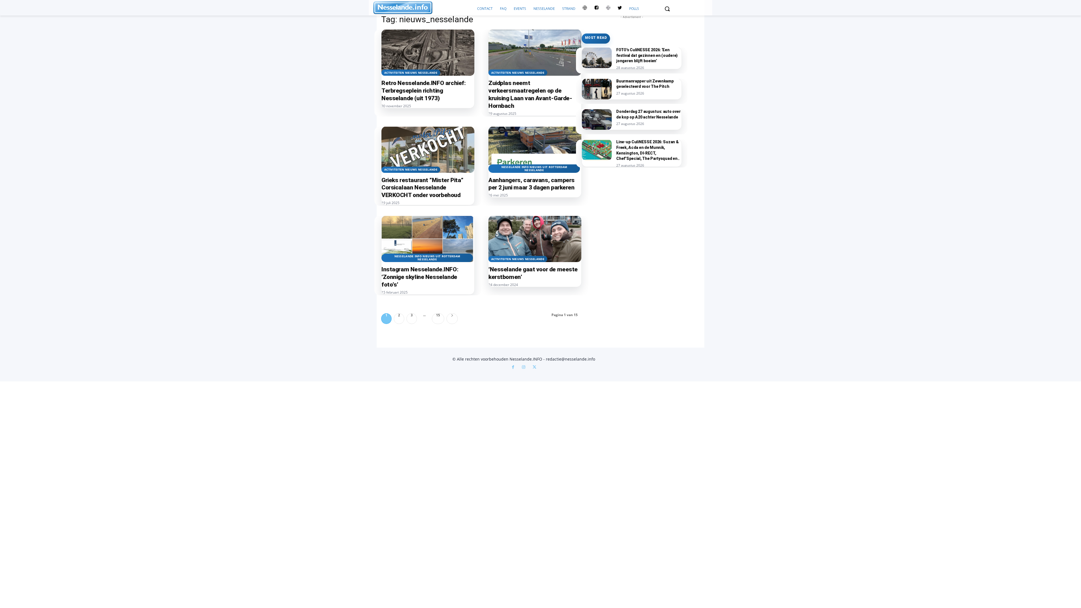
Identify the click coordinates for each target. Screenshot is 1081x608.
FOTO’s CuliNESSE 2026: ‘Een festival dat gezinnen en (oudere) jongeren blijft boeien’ (647, 55)
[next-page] (452, 318)
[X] (534, 368)
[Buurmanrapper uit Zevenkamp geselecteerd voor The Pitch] (597, 89)
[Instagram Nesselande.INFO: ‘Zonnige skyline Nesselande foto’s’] (427, 239)
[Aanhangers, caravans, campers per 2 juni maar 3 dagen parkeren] (534, 149)
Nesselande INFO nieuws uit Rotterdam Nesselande (534, 168)
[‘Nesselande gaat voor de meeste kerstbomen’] (534, 239)
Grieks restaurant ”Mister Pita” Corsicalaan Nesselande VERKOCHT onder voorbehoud (422, 188)
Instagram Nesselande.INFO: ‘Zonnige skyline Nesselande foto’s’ (419, 277)
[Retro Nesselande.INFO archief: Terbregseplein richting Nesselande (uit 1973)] (427, 52)
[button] (667, 8)
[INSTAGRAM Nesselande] (585, 8)
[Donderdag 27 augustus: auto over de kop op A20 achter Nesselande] (597, 119)
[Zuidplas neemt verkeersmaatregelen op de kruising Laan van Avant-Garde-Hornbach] (534, 52)
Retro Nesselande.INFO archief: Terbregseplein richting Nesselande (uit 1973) (423, 91)
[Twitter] (620, 8)
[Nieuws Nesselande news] (423, 7)
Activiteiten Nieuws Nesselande (410, 73)
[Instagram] (524, 368)
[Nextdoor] (608, 8)
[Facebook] (513, 368)
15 (438, 315)
